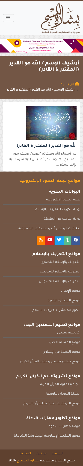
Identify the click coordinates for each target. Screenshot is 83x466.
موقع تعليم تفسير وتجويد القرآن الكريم (50, 362)
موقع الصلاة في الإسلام (61, 352)
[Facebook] (75, 240)
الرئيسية (57, 453)
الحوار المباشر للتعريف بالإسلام (56, 310)
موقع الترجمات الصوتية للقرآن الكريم (51, 404)
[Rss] (41, 240)
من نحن (41, 453)
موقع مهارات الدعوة (64, 426)
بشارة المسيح (28, 461)
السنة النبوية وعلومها (63, 394)
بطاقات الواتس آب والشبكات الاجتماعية (49, 229)
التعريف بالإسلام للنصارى (60, 262)
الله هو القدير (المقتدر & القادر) (47, 146)
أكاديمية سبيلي (68, 333)
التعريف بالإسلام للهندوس (59, 281)
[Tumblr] (67, 240)
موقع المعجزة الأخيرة (64, 301)
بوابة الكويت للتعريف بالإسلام (57, 209)
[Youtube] (49, 240)
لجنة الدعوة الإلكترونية (63, 200)
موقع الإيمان (70, 291)
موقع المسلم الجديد (64, 342)
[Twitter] (59, 240)
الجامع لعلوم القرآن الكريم (60, 384)
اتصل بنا (25, 453)
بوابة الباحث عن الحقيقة (62, 219)
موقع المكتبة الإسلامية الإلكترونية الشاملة (47, 436)
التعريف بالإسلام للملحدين (60, 272)
